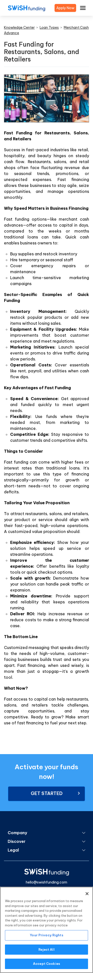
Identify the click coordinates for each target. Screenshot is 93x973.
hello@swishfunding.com (46, 882)
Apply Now (65, 8)
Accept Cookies (46, 964)
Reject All (46, 949)
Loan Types (49, 27)
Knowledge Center (19, 27)
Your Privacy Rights (46, 935)
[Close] (87, 893)
